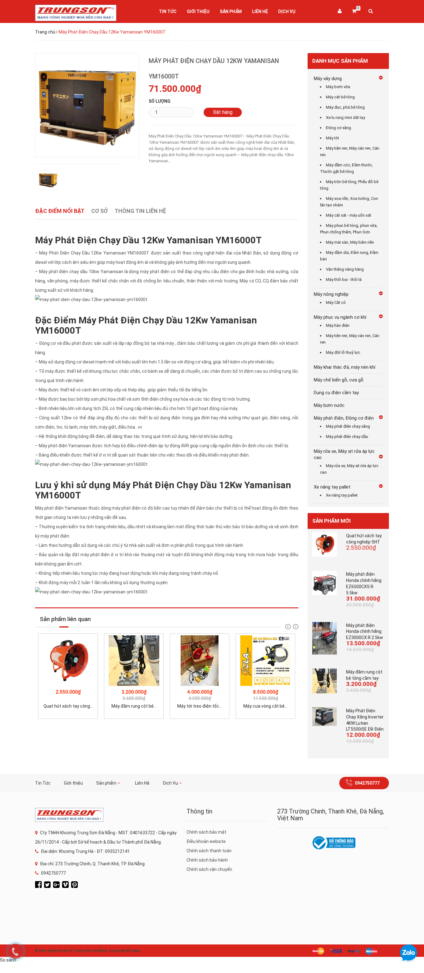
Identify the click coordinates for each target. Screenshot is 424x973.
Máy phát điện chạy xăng (348, 426)
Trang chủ (45, 31)
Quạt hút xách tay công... (68, 706)
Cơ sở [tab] (99, 211)
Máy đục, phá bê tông (345, 107)
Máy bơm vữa (338, 86)
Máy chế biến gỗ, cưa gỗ (338, 380)
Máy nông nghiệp (331, 294)
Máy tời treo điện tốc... (199, 706)
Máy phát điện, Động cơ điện (344, 418)
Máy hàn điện (338, 325)
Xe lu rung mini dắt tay (345, 117)
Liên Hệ (260, 11)
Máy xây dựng (328, 78)
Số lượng (159, 101)
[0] (354, 11)
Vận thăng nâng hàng (345, 269)
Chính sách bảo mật (206, 832)
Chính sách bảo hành (207, 860)
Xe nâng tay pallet (332, 487)
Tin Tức (168, 11)
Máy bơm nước (329, 405)
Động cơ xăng (338, 127)
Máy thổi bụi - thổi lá (344, 279)
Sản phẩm (231, 11)
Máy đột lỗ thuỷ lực (343, 352)
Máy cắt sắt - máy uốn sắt (348, 215)
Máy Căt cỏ (336, 302)
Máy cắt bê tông (340, 97)
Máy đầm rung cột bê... (133, 706)
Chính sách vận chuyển (209, 869)
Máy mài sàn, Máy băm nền (350, 242)
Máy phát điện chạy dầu (347, 436)
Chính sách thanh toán (209, 850)
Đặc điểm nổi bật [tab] (59, 211)
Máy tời (332, 138)
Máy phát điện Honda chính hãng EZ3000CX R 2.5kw (364, 631)
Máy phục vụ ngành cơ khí (340, 317)
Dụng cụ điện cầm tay (336, 392)
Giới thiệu (198, 11)
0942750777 (367, 783)
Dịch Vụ (286, 11)
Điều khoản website (206, 841)
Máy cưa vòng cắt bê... (265, 706)
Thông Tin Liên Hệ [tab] (140, 211)
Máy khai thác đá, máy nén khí (344, 367)
